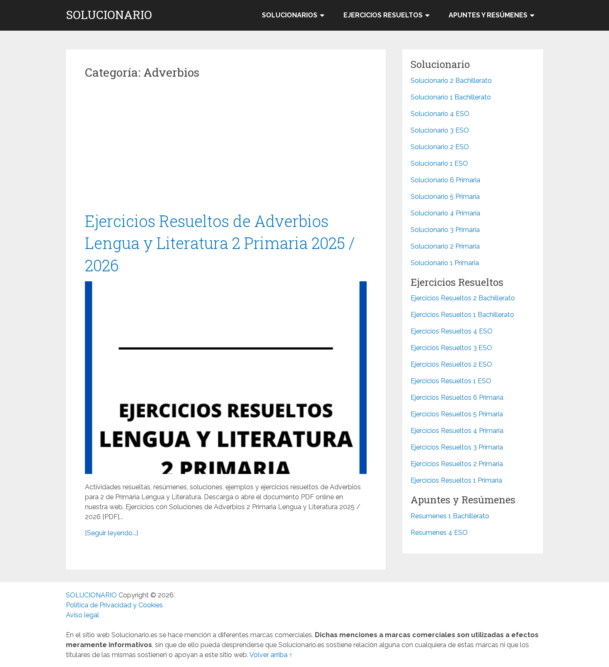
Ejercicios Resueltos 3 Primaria (457, 447)
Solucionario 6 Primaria (445, 180)
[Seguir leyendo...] (111, 533)
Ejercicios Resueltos (383, 15)
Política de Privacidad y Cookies (114, 605)
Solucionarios (289, 15)
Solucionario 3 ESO (440, 130)
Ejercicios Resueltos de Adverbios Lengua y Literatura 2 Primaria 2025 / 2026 (220, 242)
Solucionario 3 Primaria (445, 230)
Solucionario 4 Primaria (445, 213)
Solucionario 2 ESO (440, 147)
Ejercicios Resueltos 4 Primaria (457, 431)
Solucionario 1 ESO (439, 163)
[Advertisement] (226, 149)
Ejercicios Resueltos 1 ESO (451, 381)
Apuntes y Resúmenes (488, 15)
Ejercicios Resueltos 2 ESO (451, 364)
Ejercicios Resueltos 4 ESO (452, 331)
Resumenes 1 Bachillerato (450, 516)
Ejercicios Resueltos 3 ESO (451, 348)
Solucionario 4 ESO (440, 114)
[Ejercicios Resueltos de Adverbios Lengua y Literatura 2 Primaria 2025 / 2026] (226, 377)
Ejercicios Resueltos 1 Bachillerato (462, 315)
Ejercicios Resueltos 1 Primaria (456, 480)
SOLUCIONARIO (109, 15)
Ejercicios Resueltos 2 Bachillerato (463, 298)
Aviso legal (82, 615)
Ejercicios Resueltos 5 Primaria (457, 414)
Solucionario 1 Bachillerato (451, 97)
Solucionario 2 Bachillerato (451, 81)
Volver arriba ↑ (270, 655)
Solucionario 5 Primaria (445, 197)
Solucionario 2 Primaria (445, 246)
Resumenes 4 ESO (439, 532)
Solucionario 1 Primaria (445, 263)
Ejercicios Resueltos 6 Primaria (457, 397)
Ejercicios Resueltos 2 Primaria (457, 464)
